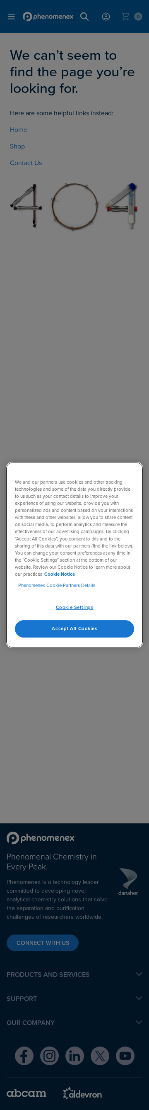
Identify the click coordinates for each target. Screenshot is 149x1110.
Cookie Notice (59, 574)
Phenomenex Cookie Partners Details (56, 585)
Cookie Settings (75, 607)
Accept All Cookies (74, 628)
